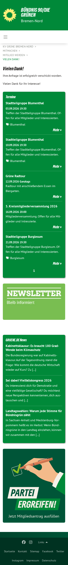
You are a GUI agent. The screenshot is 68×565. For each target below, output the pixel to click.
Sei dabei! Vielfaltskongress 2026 (29, 380)
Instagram (17, 560)
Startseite (9, 551)
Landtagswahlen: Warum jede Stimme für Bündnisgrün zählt (34, 413)
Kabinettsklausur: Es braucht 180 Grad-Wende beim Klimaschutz (32, 348)
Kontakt (22, 551)
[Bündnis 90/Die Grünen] (9, 15)
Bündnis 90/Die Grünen (35, 12)
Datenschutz (49, 560)
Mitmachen (10, 50)
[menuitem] (9, 551)
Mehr (56, 130)
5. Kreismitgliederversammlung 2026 (31, 206)
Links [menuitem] (41, 542)
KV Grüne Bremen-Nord (18, 46)
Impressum (32, 560)
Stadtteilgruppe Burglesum (24, 237)
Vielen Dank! (11, 59)
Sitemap (34, 551)
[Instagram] (30, 542)
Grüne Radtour (15, 176)
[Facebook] (24, 542)
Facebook (47, 551)
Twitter (60, 551)
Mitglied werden (14, 55)
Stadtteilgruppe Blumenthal (25, 103)
